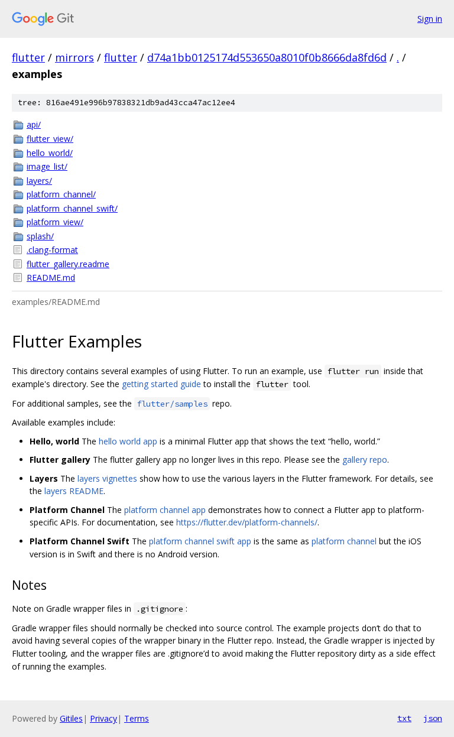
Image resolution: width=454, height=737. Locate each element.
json (432, 718)
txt (404, 718)
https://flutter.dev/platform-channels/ (246, 522)
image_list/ (47, 166)
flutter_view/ (50, 138)
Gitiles (71, 718)
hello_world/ (50, 152)
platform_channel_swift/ (72, 208)
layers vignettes (107, 478)
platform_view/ (55, 222)
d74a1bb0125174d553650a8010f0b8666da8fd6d (267, 57)
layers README (73, 490)
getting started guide (161, 383)
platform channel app (165, 509)
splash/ (40, 236)
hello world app (128, 441)
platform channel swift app (200, 541)
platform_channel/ (61, 194)
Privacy (103, 718)
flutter (28, 57)
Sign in (429, 18)
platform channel (344, 541)
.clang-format (52, 249)
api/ (34, 124)
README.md (51, 277)
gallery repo (364, 459)
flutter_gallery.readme (68, 264)
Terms (136, 718)
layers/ (39, 180)
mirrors (74, 57)
